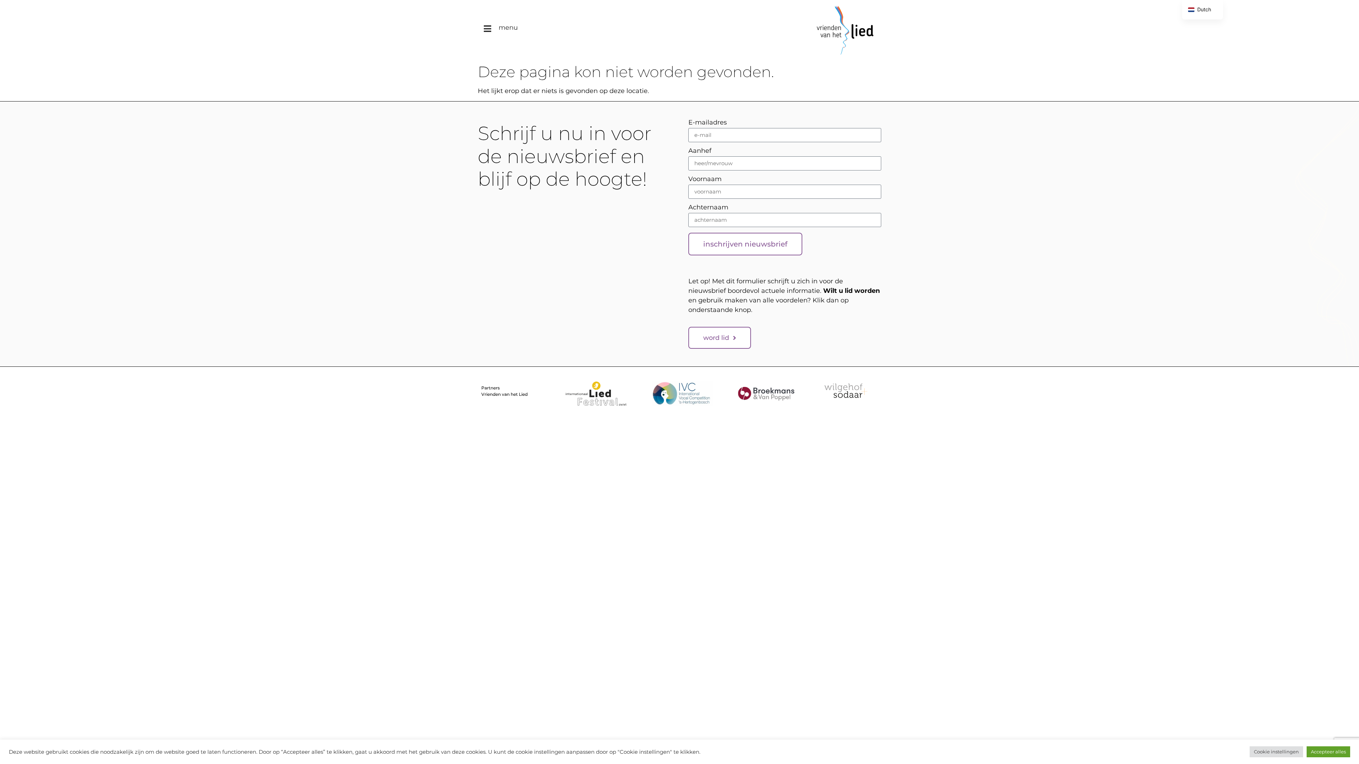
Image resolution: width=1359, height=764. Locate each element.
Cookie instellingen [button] (1276, 751)
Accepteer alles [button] (1328, 751)
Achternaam (708, 207)
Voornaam (705, 179)
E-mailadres (707, 122)
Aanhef (699, 151)
